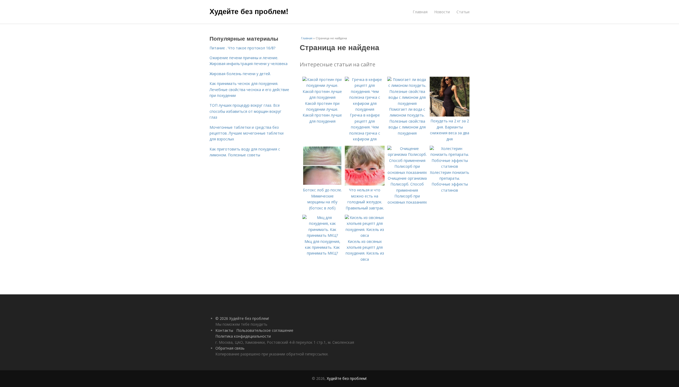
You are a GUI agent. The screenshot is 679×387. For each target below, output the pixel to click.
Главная (420, 11)
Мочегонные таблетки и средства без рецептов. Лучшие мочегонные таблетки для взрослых (247, 133)
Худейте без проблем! (249, 11)
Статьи (462, 11)
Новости (442, 11)
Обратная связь (230, 348)
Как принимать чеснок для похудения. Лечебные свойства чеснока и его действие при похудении (249, 89)
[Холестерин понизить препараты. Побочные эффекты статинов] (449, 166)
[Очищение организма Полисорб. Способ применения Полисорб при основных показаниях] (407, 172)
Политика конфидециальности (243, 336)
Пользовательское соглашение (264, 330)
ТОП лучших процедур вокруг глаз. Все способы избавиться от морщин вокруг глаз (245, 111)
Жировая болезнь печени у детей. (240, 73)
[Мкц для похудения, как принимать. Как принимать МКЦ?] (322, 235)
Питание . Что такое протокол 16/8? (242, 47)
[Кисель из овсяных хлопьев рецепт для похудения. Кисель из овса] (365, 235)
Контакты (224, 330)
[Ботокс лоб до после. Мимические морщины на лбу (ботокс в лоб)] (322, 184)
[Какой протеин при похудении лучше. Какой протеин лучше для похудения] (322, 97)
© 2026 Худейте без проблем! (242, 318)
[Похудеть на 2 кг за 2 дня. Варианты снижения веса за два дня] (449, 115)
